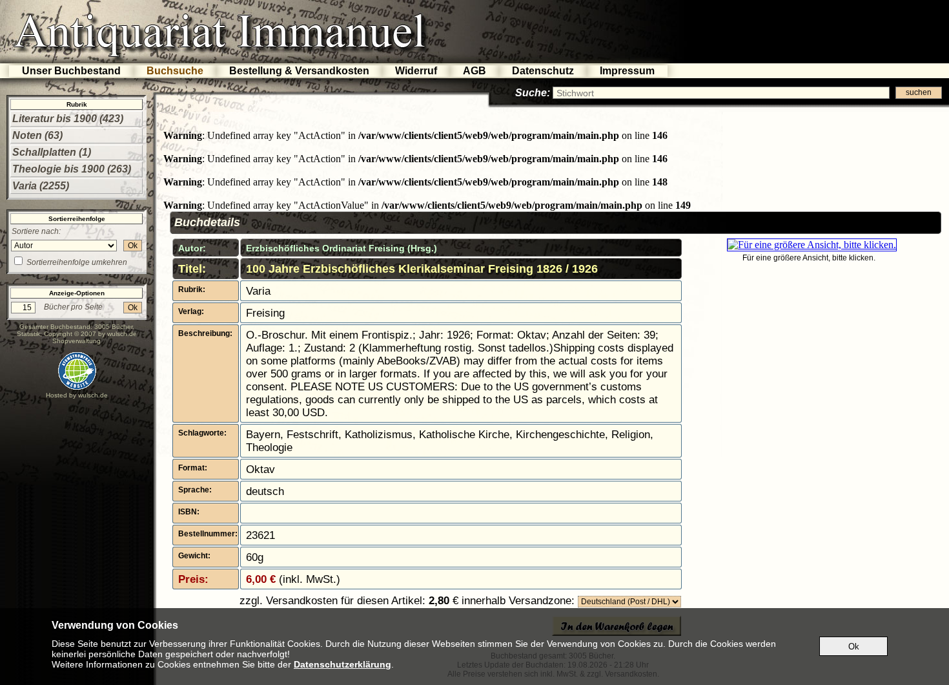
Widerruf (416, 70)
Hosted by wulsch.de (77, 395)
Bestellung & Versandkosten (299, 70)
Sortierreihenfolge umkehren (76, 262)
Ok (133, 245)
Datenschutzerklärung (342, 664)
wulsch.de (122, 333)
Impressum (627, 70)
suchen (919, 92)
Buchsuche (175, 70)
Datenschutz (543, 70)
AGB (474, 70)
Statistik (28, 333)
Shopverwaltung (76, 340)
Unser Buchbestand (71, 70)
